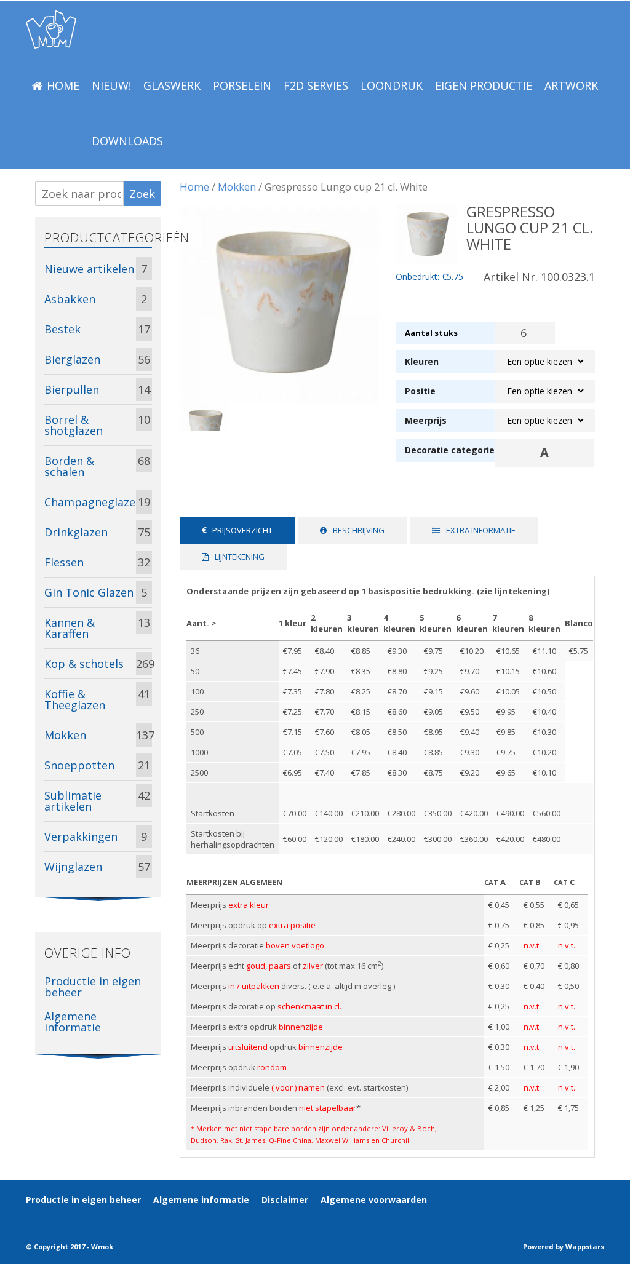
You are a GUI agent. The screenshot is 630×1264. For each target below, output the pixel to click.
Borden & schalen (69, 466)
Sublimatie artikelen (73, 801)
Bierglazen (72, 359)
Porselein (242, 85)
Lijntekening (240, 556)
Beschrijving (359, 530)
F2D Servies (316, 85)
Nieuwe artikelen (89, 268)
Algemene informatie (72, 1022)
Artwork (571, 85)
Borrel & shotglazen (73, 425)
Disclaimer (284, 1200)
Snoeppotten (79, 765)
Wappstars (584, 1246)
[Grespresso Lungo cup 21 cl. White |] (51, 29)
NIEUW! (111, 85)
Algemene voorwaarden (374, 1200)
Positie (420, 391)
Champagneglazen (90, 502)
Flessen (64, 562)
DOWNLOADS (127, 140)
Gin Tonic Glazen (89, 592)
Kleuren (422, 361)
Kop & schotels (84, 663)
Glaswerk (172, 85)
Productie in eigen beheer (92, 987)
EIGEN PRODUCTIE (483, 85)
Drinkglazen (76, 532)
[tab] (237, 530)
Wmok (102, 1246)
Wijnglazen (73, 866)
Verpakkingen (81, 836)
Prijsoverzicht (242, 530)
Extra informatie (481, 530)
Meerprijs (426, 420)
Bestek (62, 329)
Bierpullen (71, 389)
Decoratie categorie (445, 450)
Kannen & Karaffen (69, 628)
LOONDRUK (392, 85)
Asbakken (69, 299)
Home (63, 85)
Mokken (237, 187)
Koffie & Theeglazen (74, 699)
